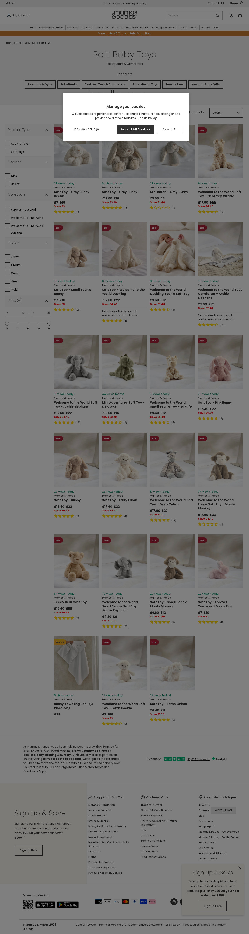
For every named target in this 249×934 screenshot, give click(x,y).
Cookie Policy (147, 118)
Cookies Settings (85, 129)
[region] (126, 117)
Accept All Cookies (135, 129)
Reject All (170, 129)
